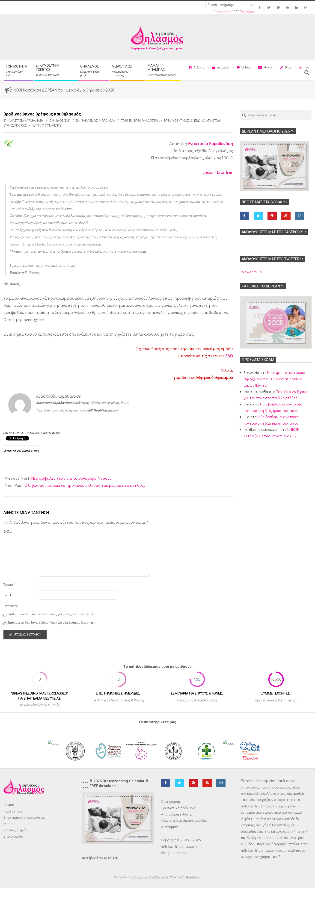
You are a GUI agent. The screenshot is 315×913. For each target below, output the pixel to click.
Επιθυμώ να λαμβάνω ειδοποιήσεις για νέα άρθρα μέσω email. (51, 622)
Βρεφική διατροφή (148, 120)
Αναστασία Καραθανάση (210, 143)
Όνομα (9, 584)
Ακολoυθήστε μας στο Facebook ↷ (274, 232)
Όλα (112, 120)
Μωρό (103, 120)
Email (8, 595)
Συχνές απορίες (15, 125)
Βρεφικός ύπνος (176, 120)
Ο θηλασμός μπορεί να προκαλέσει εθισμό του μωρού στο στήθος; (84, 485)
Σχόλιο (7, 531)
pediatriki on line (217, 172)
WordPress (193, 877)
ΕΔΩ (229, 355)
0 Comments (51, 125)
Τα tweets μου (251, 271)
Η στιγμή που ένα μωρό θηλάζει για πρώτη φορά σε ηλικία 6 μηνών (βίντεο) (274, 378)
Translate (247, 11)
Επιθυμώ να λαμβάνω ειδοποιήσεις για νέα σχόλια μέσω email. (51, 614)
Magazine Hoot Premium (151, 877)
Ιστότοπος (10, 605)
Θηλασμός (89, 120)
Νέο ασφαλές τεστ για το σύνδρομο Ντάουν (71, 478)
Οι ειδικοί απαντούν (205, 120)
